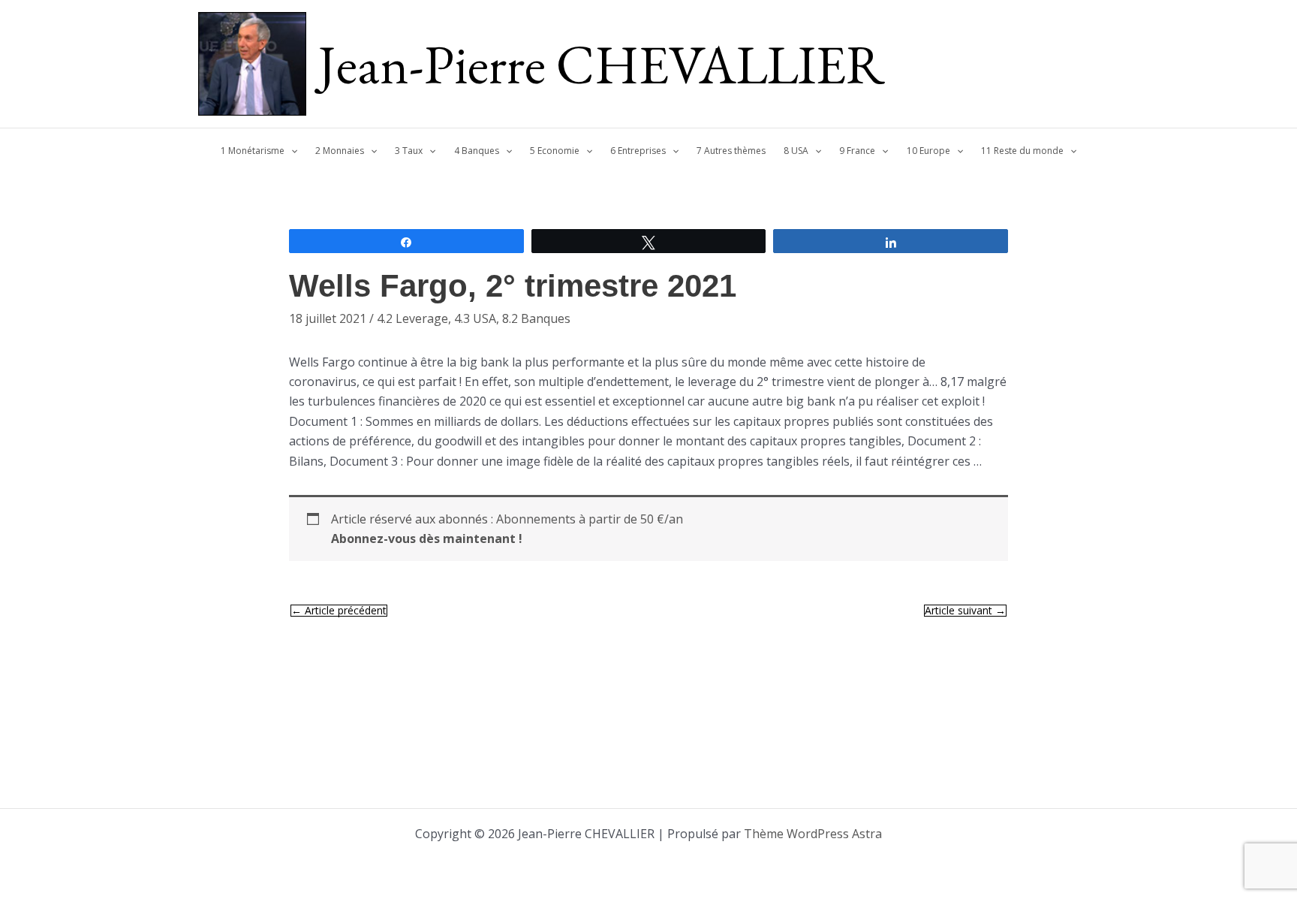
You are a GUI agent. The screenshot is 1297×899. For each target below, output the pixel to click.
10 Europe (928, 150)
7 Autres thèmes (731, 150)
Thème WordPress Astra (813, 833)
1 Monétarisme (252, 150)
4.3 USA (475, 318)
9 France (857, 150)
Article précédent (339, 611)
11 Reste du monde (1022, 150)
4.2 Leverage (412, 318)
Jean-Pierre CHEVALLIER (601, 64)
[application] (290, 150)
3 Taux (409, 150)
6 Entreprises (638, 150)
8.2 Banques (536, 318)
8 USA (796, 150)
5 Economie (554, 150)
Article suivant (965, 611)
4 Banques (476, 150)
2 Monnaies (339, 150)
